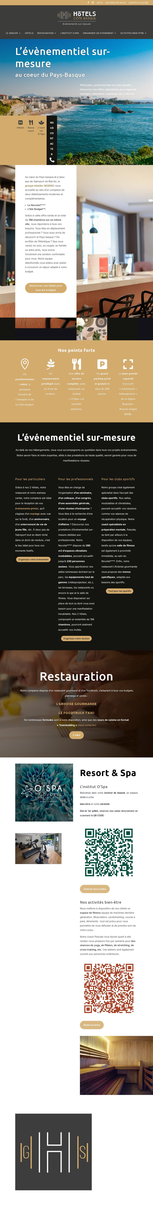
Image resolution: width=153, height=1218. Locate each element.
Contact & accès (139, 3)
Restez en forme (92, 1025)
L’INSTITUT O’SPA (70, 33)
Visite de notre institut (95, 889)
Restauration (45, 33)
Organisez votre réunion (76, 638)
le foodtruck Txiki (76, 713)
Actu (100, 3)
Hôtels (29, 33)
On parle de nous (115, 3)
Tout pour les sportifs (119, 591)
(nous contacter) (87, 725)
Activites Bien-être (132, 33)
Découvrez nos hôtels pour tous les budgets (45, 288)
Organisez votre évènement (33, 559)
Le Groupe (12, 33)
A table (76, 735)
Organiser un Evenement (98, 33)
